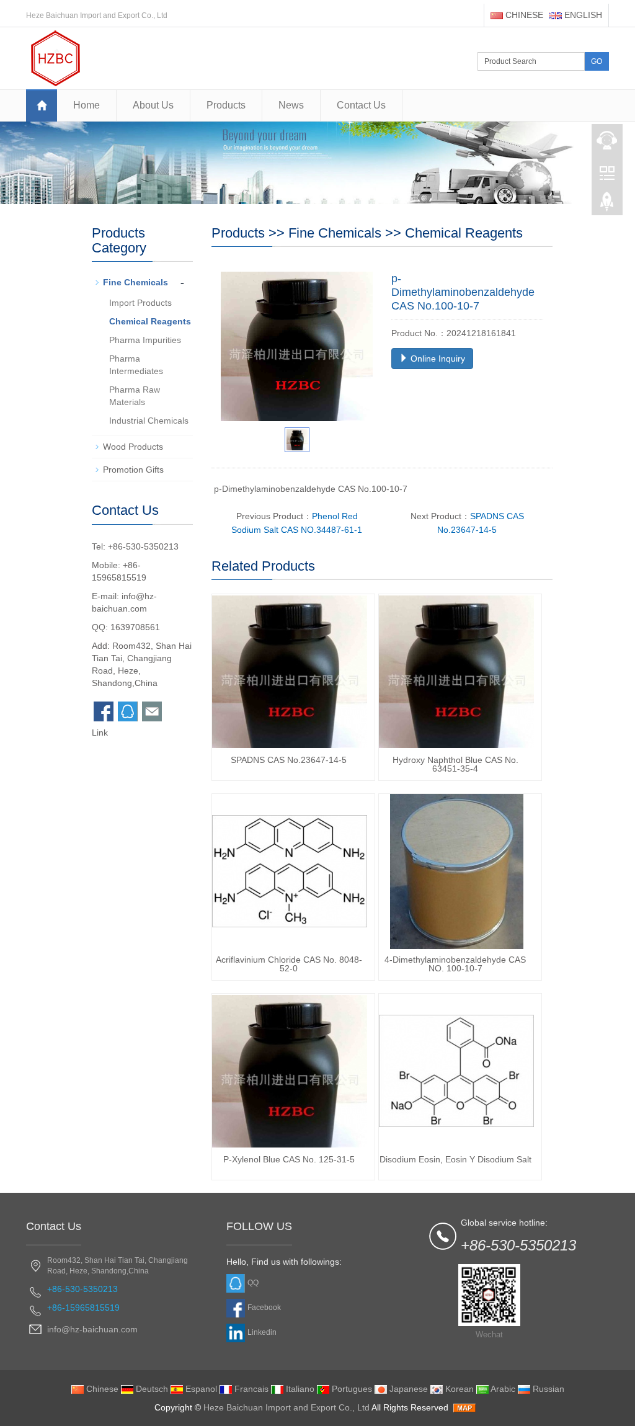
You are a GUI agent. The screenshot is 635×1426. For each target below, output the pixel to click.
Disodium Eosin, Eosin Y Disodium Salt (455, 1159)
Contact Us (361, 105)
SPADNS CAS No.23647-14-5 (289, 760)
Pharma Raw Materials (134, 396)
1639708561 (135, 627)
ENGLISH (582, 15)
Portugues (350, 1389)
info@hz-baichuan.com (92, 1329)
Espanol (200, 1389)
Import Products (140, 303)
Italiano (298, 1389)
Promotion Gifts (133, 470)
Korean (458, 1389)
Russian (547, 1389)
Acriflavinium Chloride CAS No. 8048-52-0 (289, 964)
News (291, 105)
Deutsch (150, 1389)
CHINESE (523, 15)
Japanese (407, 1389)
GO (596, 61)
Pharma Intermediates (136, 365)
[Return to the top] (607, 205)
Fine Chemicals (334, 233)
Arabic (502, 1389)
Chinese (101, 1389)
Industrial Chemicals (149, 421)
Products (226, 105)
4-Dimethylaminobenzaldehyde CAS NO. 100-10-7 (455, 964)
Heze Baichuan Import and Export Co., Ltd (286, 1407)
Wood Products (133, 447)
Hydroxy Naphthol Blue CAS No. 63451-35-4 (455, 764)
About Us (153, 105)
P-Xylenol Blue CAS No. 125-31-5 (289, 1159)
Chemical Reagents (464, 233)
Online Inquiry (436, 358)
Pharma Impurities (145, 340)
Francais (250, 1389)
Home (86, 105)
